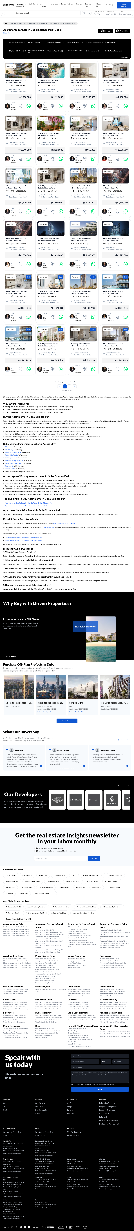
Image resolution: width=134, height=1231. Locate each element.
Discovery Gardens (112, 881)
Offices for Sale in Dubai (75, 931)
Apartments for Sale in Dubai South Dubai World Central (48, 942)
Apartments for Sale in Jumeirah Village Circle (50, 950)
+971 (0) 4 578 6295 (43, 1150)
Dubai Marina (10, 875)
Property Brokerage (107, 1110)
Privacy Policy (71, 1227)
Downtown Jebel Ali (46, 887)
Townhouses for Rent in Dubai (45, 967)
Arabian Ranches (92, 881)
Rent (34, 4)
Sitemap (78, 1226)
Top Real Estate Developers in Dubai (15, 1037)
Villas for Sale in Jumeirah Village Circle (112, 1022)
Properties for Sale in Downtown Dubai (48, 1009)
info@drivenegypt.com (109, 1188)
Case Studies (8, 1135)
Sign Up (94, 858)
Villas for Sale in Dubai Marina (77, 996)
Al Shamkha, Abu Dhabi (58, 913)
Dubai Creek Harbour (32, 881)
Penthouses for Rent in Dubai (45, 958)
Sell (30, 4)
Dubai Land (43, 875)
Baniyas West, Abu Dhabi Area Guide (19, 919)
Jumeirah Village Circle (13, 452)
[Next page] (75, 386)
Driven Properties (48, 527)
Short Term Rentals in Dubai (44, 980)
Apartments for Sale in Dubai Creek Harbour (49, 934)
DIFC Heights (72, 1042)
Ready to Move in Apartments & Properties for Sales (50, 990)
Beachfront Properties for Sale (110, 939)
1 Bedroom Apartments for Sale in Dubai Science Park (23, 538)
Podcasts (71, 1113)
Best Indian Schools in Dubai (44, 1028)
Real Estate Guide (41, 1037)
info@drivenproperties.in (13, 1218)
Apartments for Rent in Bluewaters (14, 1015)
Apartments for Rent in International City (113, 1002)
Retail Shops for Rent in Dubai (45, 978)
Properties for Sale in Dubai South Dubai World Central (115, 933)
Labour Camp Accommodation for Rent (15, 1028)
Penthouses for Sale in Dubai (77, 933)
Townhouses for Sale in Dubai (77, 929)
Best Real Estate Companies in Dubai (47, 1031)
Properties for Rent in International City (113, 1004)
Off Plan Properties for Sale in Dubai (15, 991)
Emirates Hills (10, 469)
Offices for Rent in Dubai (43, 972)
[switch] (87, 13)
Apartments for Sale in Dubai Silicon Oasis (49, 939)
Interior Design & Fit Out (109, 1120)
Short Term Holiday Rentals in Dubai (47, 983)
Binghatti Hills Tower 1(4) (56, 42)
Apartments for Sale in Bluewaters (14, 1017)
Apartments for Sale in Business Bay (15, 1002)
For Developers (43, 5)
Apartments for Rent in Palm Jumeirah (112, 991)
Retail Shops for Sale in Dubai (77, 938)
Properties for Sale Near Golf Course (112, 945)
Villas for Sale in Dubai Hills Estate (46, 1022)
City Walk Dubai (59, 875)
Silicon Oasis (10, 887)
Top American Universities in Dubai (46, 1033)
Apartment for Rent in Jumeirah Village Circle (114, 1017)
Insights (70, 1110)
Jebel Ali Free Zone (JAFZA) (44, 893)
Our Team (39, 1106)
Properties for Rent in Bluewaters (14, 1020)
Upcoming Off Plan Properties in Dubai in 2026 (115, 1032)
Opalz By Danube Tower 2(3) (36, 52)
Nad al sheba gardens (75, 1031)
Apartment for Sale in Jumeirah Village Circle (114, 1015)
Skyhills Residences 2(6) (17, 42)
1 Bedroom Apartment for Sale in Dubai (16, 929)
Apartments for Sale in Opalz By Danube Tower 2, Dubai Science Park (29, 503)
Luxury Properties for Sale (76, 958)
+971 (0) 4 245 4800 (11, 1148)
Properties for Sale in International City (112, 1009)
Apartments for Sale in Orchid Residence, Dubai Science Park (26, 506)
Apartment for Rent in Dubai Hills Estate (48, 1017)
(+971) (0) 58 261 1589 (11, 1191)
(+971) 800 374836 (18, 1194)
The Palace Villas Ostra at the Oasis (79, 1046)
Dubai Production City (13, 463)
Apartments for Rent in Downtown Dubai (48, 1002)
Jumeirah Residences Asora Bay (78, 1035)
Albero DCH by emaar (75, 1044)
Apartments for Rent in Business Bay (15, 1004)
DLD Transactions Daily (10, 1035)
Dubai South (96, 887)
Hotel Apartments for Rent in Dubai (47, 969)
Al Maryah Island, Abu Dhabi (86, 907)
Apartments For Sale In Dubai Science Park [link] (63, 23)
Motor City (9, 450)
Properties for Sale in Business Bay (14, 1007)
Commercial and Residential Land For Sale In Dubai (82, 946)
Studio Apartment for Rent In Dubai (14, 958)
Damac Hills (24, 893)
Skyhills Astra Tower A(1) (113, 51)
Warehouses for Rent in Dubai (45, 976)
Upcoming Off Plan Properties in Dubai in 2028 (115, 1036)
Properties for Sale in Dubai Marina (111, 930)
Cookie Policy (85, 1227)
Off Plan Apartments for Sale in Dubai (15, 989)
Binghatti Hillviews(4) (35, 42)
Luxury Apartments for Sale (77, 961)
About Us (98, 5)
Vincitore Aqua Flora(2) (55, 51)
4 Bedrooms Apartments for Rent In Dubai (17, 967)
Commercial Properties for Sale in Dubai (80, 942)
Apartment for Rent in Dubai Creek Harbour (82, 1017)
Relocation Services (107, 1103)
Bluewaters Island (12, 881)
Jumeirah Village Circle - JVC (92, 875)
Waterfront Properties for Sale (110, 947)
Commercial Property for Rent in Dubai (48, 974)
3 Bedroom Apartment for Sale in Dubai (16, 933)
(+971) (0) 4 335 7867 (75, 1166)
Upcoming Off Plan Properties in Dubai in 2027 (115, 1034)
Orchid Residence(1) (92, 51)
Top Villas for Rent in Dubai (44, 965)
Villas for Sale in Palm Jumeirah (110, 996)
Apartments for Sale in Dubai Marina (47, 936)
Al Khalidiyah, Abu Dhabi (61, 907)
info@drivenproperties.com (13, 1153)
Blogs (69, 1106)
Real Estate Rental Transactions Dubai (15, 1033)
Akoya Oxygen (27, 887)
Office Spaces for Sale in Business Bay (15, 1009)
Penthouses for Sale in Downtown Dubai (113, 963)
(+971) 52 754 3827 (42, 1202)
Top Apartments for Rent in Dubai (46, 961)
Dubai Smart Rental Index (43, 1035)
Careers (108, 4)
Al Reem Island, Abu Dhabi (35, 913)
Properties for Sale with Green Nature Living (114, 943)
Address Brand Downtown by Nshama (80, 1039)
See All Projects (67, 721)
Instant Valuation (124, 5)
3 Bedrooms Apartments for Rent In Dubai (17, 965)
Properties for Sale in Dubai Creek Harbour (81, 1020)
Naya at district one (74, 1033)
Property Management (108, 1106)
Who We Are (40, 1103)
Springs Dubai (64, 887)
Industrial (103, 1117)
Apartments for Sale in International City (113, 1007)
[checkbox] (36, 848)
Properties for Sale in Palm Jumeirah (111, 993)
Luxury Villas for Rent (75, 967)
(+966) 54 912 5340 (42, 1184)
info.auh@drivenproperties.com (111, 1170)
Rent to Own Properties (11, 1031)
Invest (63, 4)
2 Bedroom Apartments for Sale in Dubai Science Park (23, 540)
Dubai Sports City (11, 458)
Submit (99, 1089)
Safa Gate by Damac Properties (78, 1037)
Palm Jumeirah (27, 875)
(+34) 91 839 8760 (74, 1184)
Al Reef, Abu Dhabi (12, 913)
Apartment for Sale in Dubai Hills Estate (48, 1015)
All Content (71, 1103)
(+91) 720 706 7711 (10, 1214)
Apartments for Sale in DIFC (44, 930)
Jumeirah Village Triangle (14, 461)
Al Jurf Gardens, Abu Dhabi (37, 907)
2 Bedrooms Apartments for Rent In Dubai (17, 963)
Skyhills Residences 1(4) (75, 42)
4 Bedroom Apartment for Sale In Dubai (16, 936)
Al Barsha (8, 447)
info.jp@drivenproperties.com (47, 1207)
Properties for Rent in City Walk (45, 963)
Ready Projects (73, 1135)
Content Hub (88, 5)
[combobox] (8, 13)
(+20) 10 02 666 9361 (107, 1184)
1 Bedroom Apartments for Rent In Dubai (16, 961)
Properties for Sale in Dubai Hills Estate (48, 1020)
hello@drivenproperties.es (78, 1188)
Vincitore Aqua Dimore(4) (94, 42)
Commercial (54, 4)
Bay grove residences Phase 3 (77, 1028)
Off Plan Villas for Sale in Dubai (13, 993)
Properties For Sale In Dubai (17, 23)
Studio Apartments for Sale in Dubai (14, 927)
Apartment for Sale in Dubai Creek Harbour (82, 1015)
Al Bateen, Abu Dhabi (13, 907)
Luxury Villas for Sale (74, 963)
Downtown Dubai (53, 881)
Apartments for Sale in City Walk (78, 1009)
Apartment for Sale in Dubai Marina (79, 989)
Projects (70, 4)
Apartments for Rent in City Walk (78, 1007)
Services (79, 4)
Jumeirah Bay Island (73, 881)
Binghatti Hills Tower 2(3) (17, 51)
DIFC (74, 875)
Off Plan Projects (74, 1132)
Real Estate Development (109, 1124)
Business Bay (9, 466)
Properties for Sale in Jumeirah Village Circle (114, 936)
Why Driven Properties (12, 1132)
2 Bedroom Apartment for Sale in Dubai (16, 931)
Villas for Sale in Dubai (75, 927)
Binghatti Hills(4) (110, 42)
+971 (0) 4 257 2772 (43, 1168)
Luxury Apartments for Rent (77, 965)
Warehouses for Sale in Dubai (77, 940)
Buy (25, 4)
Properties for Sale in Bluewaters (14, 1022)
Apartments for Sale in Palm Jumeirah (47, 952)
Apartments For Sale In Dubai (38, 23)
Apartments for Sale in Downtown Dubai (48, 932)
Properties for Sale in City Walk (78, 1004)
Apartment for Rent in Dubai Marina (79, 991)
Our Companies (41, 1110)
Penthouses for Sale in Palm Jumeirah (112, 967)
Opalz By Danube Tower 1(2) (75, 52)
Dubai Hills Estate (11, 455)
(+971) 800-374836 (18, 1150)
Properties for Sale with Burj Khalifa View (113, 941)
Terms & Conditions (61, 1227)
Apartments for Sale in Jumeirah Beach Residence (48, 946)
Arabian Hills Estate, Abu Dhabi (84, 913)
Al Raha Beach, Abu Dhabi (112, 907)
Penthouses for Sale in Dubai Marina (111, 965)
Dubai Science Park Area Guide (64, 523)
